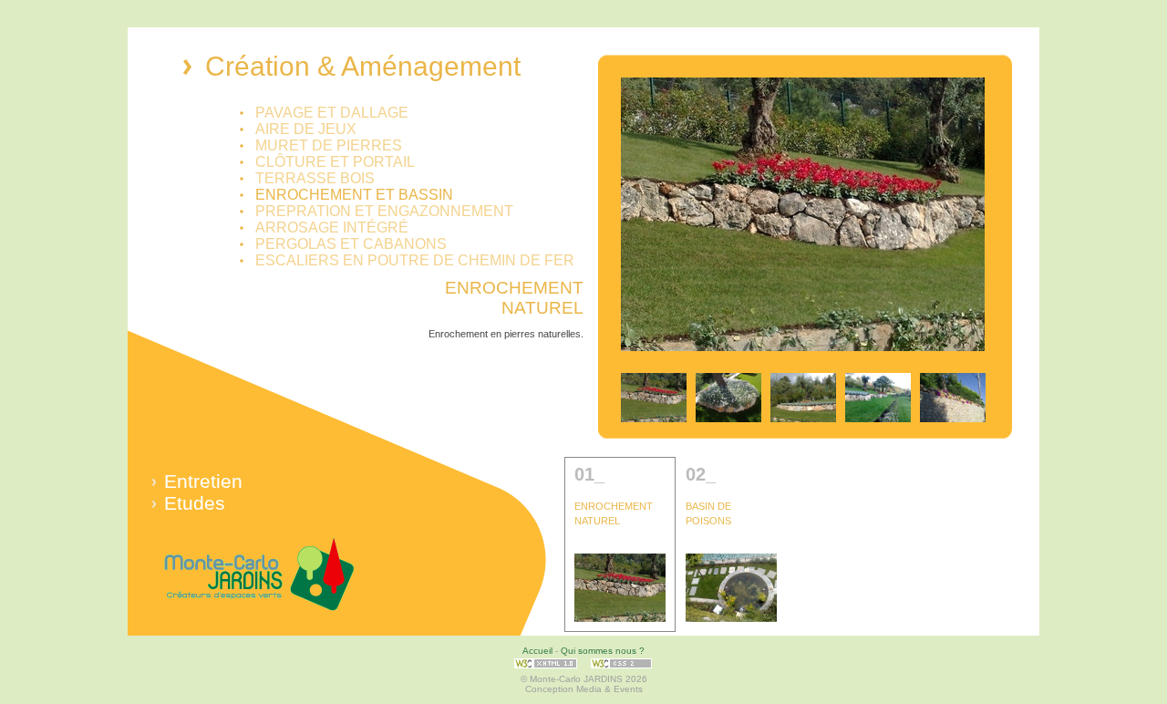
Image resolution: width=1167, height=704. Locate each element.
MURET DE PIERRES (328, 145)
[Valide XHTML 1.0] (546, 669)
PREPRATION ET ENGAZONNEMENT (384, 211)
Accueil (537, 651)
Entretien (203, 481)
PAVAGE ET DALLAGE (331, 112)
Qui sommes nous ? (603, 651)
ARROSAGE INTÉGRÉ (331, 227)
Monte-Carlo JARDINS (260, 576)
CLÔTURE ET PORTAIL (335, 162)
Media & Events (609, 689)
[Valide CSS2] (621, 669)
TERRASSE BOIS (315, 178)
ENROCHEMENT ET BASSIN (354, 194)
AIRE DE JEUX (305, 129)
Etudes (194, 502)
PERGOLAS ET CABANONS (351, 244)
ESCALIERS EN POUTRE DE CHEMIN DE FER (414, 260)
